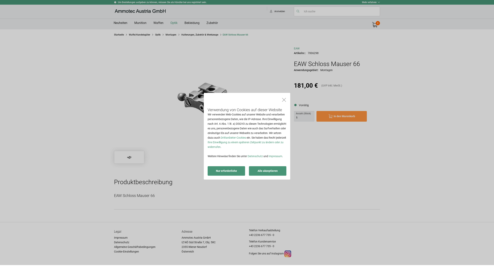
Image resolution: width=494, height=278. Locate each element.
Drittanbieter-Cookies (233, 137)
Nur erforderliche (226, 170)
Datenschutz (255, 156)
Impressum (275, 156)
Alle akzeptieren (268, 170)
